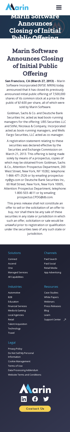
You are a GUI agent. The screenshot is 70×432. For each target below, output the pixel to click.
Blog (46, 310)
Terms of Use (15, 365)
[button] (58, 7)
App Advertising (52, 272)
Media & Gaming (17, 310)
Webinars (49, 301)
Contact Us (35, 409)
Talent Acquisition (17, 324)
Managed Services (18, 272)
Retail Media (50, 267)
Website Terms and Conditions (24, 374)
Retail (11, 319)
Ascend (12, 263)
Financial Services (17, 306)
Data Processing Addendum (23, 370)
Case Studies (51, 292)
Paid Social (50, 263)
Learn (47, 315)
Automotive (14, 292)
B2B (10, 297)
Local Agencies (16, 315)
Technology (14, 328)
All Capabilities (16, 277)
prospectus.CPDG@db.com (35, 197)
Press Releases (52, 306)
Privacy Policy (15, 348)
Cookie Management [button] (19, 361)
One (10, 267)
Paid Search (50, 259)
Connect (12, 259)
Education (13, 301)
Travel (11, 332)
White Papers (51, 297)
